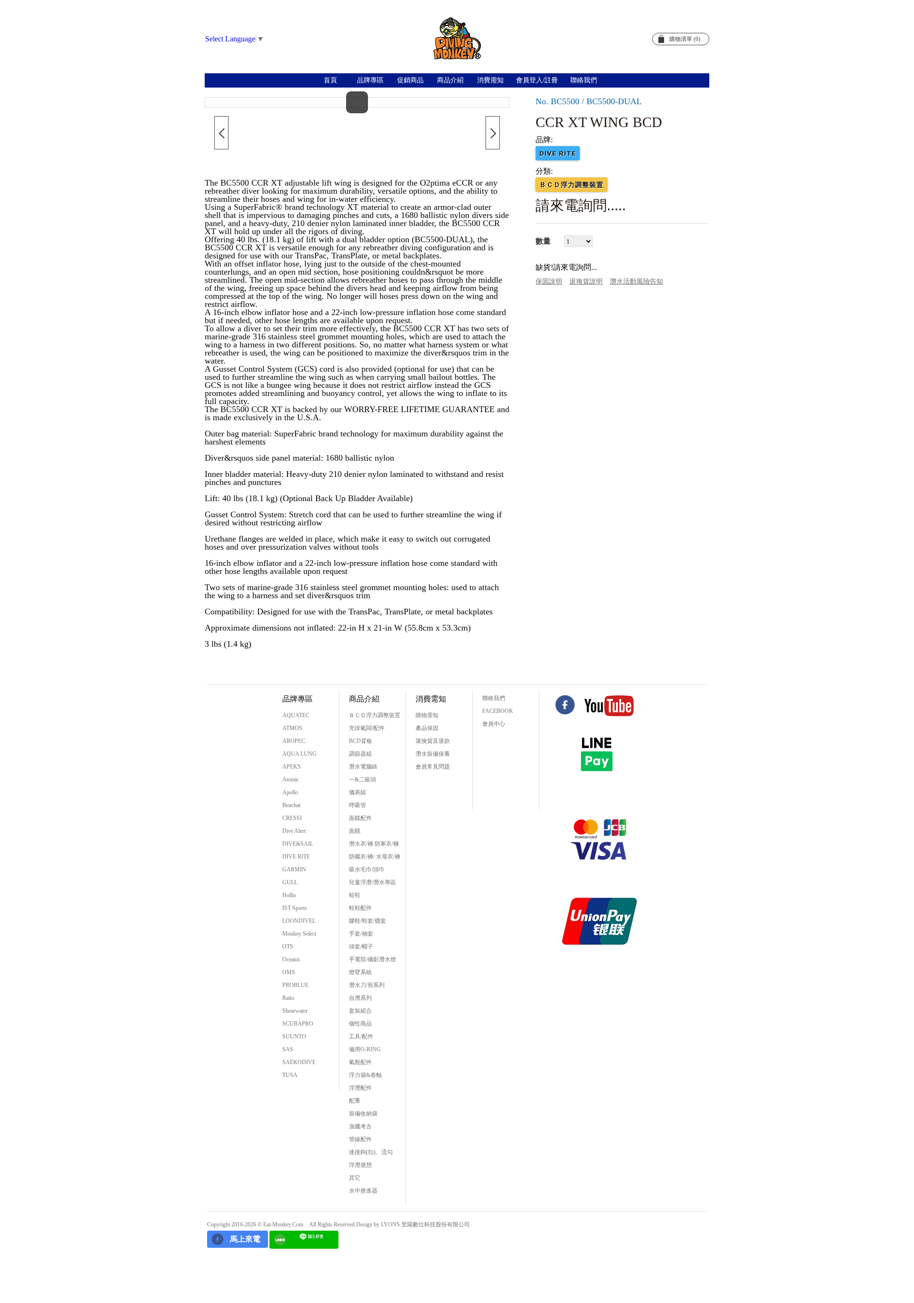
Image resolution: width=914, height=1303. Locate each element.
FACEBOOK (497, 711)
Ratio (288, 998)
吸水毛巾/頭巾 (367, 869)
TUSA (290, 1075)
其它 (354, 1178)
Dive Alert (294, 831)
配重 (354, 1100)
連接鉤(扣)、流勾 (371, 1152)
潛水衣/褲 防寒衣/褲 (374, 843)
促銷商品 (410, 80)
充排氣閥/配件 (367, 728)
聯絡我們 (583, 80)
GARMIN (294, 869)
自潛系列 (360, 998)
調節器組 (360, 753)
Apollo (290, 792)
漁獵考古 (360, 1126)
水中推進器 (363, 1190)
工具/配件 (361, 1036)
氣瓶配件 (360, 1062)
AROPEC (293, 741)
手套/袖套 (361, 933)
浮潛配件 (360, 1088)
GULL (290, 882)
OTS (287, 946)
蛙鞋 (354, 895)
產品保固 (427, 728)
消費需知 (490, 80)
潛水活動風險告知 (636, 281)
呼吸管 (357, 805)
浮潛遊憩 (360, 1165)
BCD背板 (360, 741)
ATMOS (292, 728)
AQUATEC (295, 715)
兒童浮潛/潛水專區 (372, 882)
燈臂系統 (360, 972)
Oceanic (291, 959)
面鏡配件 (360, 818)
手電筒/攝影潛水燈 (372, 959)
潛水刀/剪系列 (367, 985)
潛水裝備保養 (433, 753)
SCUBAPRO (297, 1023)
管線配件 (360, 1139)
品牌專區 (370, 80)
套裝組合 (360, 1010)
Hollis (289, 895)
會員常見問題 (433, 766)
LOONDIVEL (299, 921)
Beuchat (291, 805)
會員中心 (493, 724)
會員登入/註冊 (537, 80)
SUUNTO (294, 1036)
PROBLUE (295, 985)
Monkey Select (299, 933)
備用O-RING (365, 1049)
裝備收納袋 (363, 1113)
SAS (287, 1049)
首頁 (330, 80)
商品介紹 (450, 80)
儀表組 (357, 792)
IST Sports (294, 908)
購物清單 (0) (684, 39)
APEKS (291, 766)
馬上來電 (245, 1239)
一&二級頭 (362, 779)
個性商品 (360, 1023)
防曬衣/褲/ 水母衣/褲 (374, 856)
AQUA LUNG (299, 753)
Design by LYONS (378, 1224)
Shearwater (295, 1010)
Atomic (290, 779)
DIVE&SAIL (297, 843)
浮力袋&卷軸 (365, 1075)
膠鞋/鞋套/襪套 (367, 921)
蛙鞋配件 (360, 908)
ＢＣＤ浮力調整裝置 (374, 715)
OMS (288, 972)
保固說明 (549, 281)
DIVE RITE (296, 856)
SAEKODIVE (299, 1062)
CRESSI (292, 818)
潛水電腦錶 (363, 766)
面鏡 (354, 831)
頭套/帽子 (361, 946)
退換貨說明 (586, 281)
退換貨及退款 (433, 741)
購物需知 (427, 715)
